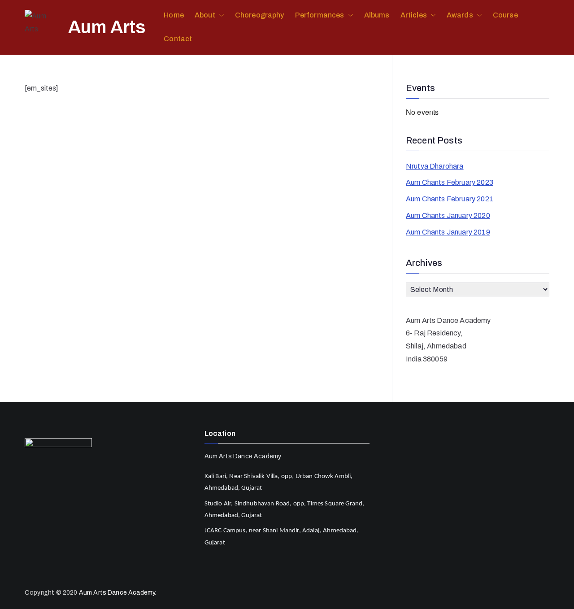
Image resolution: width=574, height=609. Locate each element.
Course (505, 15)
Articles (413, 15)
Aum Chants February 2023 (449, 182)
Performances (319, 15)
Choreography (259, 15)
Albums (377, 15)
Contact (178, 39)
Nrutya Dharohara (435, 166)
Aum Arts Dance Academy (117, 592)
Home (174, 15)
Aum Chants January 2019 (448, 232)
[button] (219, 15)
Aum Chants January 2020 (448, 215)
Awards (460, 15)
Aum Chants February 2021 (449, 199)
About (205, 15)
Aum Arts (107, 27)
